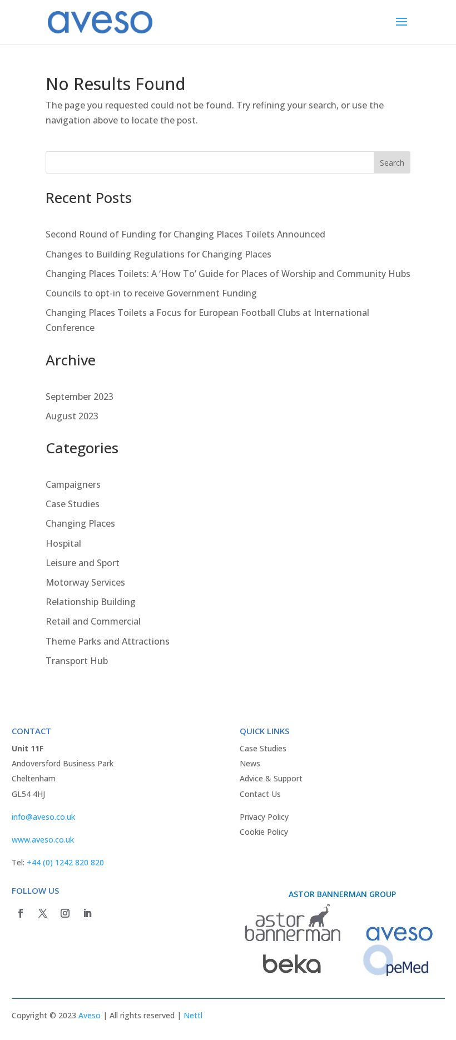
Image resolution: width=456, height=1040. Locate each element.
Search (392, 162)
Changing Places (80, 523)
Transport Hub (77, 661)
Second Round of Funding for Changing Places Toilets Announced (185, 234)
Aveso (89, 1015)
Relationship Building (91, 602)
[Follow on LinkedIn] (87, 913)
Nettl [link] (193, 1015)
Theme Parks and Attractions (108, 641)
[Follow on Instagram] (65, 913)
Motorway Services (85, 582)
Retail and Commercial (93, 621)
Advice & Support (271, 778)
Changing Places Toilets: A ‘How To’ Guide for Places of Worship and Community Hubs (228, 274)
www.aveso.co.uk (43, 839)
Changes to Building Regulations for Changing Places (158, 254)
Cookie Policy (264, 831)
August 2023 (72, 416)
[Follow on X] (43, 913)
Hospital (63, 543)
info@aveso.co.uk (43, 816)
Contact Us (260, 794)
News (250, 763)
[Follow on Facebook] (20, 913)
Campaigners (73, 484)
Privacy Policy (264, 816)
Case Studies (73, 504)
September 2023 (79, 396)
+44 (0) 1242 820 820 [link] (65, 862)
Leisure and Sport (83, 563)
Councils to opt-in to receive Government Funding (151, 293)
